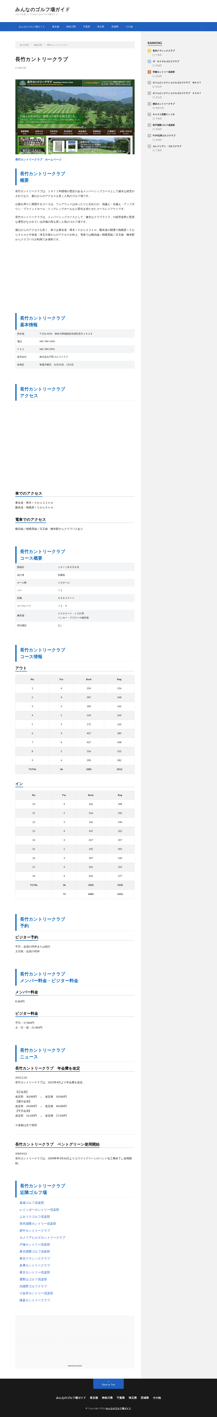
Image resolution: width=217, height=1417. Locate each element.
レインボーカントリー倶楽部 (39, 1209)
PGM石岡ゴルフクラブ (164, 135)
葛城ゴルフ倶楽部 (31, 1202)
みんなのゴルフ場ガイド (42, 9)
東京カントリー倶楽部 (34, 1272)
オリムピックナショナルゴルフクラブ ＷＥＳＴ (177, 82)
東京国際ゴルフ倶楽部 (34, 1251)
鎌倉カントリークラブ (34, 1300)
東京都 (55, 26)
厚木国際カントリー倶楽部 (37, 1223)
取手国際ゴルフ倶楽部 (164, 125)
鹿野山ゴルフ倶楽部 (33, 1279)
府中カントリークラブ (34, 1230)
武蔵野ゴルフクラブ (33, 1286)
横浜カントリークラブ (164, 103)
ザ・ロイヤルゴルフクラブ (166, 61)
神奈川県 (71, 26)
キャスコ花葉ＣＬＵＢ (164, 114)
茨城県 (115, 26)
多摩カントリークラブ (34, 1265)
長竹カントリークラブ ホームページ (38, 159)
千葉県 (86, 26)
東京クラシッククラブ (34, 1258)
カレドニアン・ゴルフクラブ (167, 146)
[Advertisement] (75, 274)
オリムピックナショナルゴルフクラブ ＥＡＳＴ (177, 93)
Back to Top (108, 1384)
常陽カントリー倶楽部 (164, 71)
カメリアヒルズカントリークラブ (42, 1237)
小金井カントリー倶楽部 (36, 1293)
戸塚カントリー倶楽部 (34, 1244)
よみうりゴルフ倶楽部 (34, 1216)
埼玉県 (100, 26)
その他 (129, 26)
